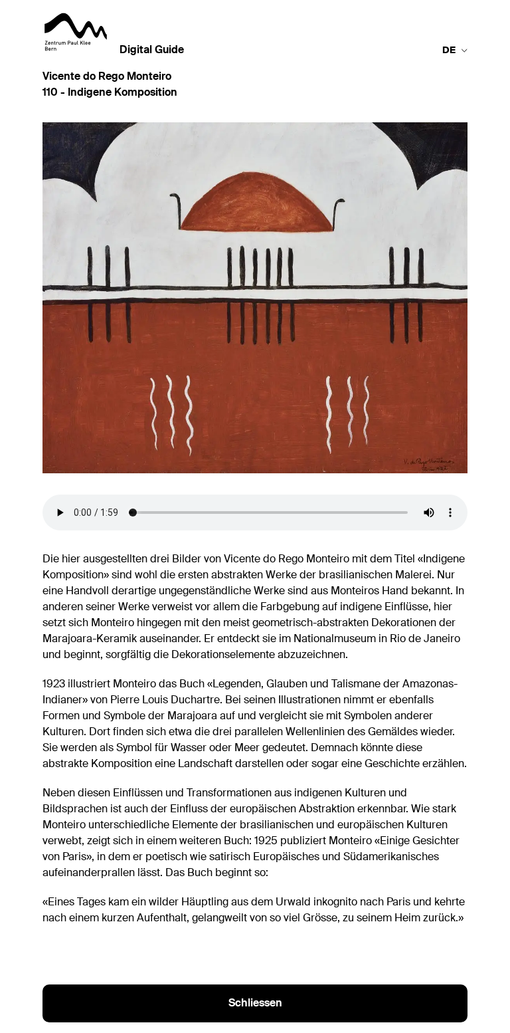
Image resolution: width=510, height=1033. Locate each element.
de (449, 50)
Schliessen (255, 1003)
